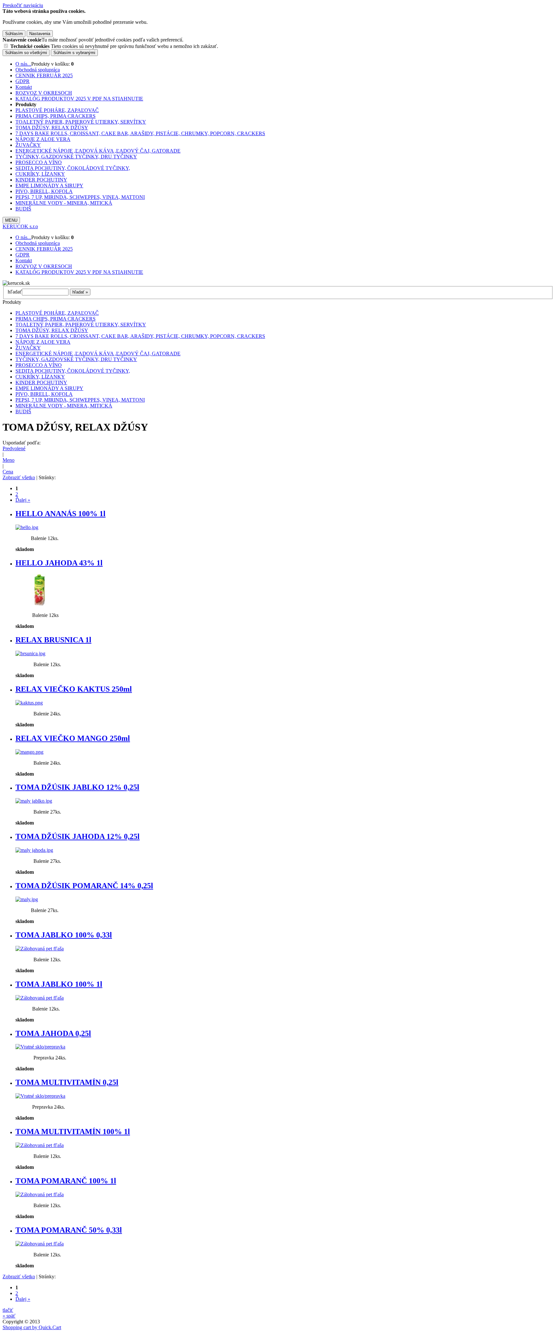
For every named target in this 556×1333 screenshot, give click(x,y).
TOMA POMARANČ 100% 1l (65, 1181)
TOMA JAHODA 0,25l (53, 1033)
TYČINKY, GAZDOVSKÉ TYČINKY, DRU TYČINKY (76, 156)
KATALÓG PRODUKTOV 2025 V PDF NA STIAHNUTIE (79, 98)
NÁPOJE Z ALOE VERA (42, 139)
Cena (8, 471)
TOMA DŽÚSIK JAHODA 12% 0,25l (77, 836)
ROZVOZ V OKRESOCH (43, 93)
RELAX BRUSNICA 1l (53, 640)
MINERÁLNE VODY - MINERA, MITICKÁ (63, 203)
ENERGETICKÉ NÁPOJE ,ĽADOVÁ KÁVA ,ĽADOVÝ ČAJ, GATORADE (98, 151)
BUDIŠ (23, 208)
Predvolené (14, 448)
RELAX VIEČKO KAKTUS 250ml (73, 689)
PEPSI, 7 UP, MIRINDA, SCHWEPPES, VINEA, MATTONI (80, 197)
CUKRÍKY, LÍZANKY (40, 174)
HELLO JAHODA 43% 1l (59, 563)
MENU (11, 220)
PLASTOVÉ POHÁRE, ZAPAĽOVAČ (57, 110)
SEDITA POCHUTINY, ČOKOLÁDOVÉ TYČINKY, (72, 168)
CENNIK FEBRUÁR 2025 (44, 75)
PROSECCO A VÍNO (38, 162)
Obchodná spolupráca (37, 69)
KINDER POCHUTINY (41, 179)
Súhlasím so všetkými (26, 52)
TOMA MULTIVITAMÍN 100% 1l (72, 1131)
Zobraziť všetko (19, 477)
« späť (9, 1316)
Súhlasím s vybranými (74, 52)
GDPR (22, 81)
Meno (8, 460)
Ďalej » (22, 500)
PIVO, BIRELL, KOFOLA (44, 191)
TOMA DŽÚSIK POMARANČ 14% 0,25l (84, 885)
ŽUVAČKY (28, 145)
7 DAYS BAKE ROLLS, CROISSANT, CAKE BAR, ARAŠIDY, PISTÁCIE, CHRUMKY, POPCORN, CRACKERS (140, 133)
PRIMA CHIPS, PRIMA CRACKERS (55, 116)
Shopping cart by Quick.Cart (32, 1327)
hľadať (15, 291)
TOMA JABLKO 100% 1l (58, 984)
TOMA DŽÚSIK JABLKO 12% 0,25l (77, 787)
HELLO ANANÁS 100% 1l (60, 513)
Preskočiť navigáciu (23, 5)
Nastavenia (39, 33)
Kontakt (23, 87)
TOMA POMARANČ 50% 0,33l (68, 1230)
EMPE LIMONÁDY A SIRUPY (49, 185)
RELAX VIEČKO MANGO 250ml (72, 738)
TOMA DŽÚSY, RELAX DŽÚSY (51, 127)
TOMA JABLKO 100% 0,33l (63, 935)
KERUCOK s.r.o (20, 226)
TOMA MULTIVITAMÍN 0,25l (66, 1082)
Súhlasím (14, 33)
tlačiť (8, 1310)
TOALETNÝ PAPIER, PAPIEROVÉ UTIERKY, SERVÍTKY (80, 122)
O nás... (23, 64)
